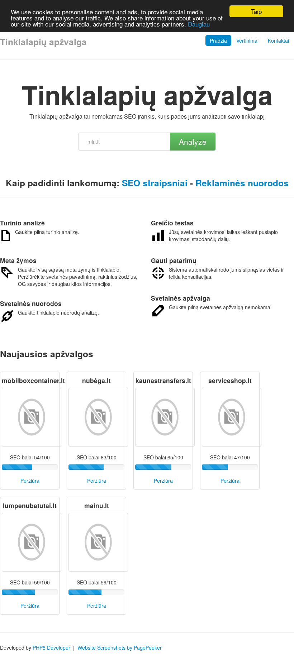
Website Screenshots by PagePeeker (119, 647)
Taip (256, 11)
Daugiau (199, 23)
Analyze (193, 141)
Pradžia (218, 40)
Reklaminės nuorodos (242, 182)
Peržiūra (29, 480)
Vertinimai (247, 40)
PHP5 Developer (51, 647)
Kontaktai (278, 40)
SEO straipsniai (155, 182)
